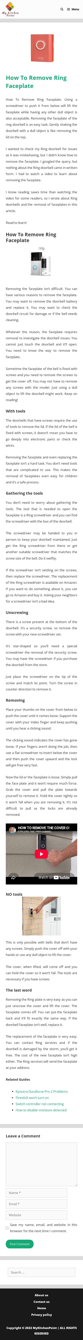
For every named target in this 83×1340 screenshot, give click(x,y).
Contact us (42, 1302)
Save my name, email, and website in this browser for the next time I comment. (43, 1227)
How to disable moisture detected (41, 1110)
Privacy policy (41, 1315)
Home (41, 1308)
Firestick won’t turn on (32, 1097)
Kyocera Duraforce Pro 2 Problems (42, 1091)
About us (41, 1295)
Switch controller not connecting (40, 1104)
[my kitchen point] (11, 9)
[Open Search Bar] (62, 9)
